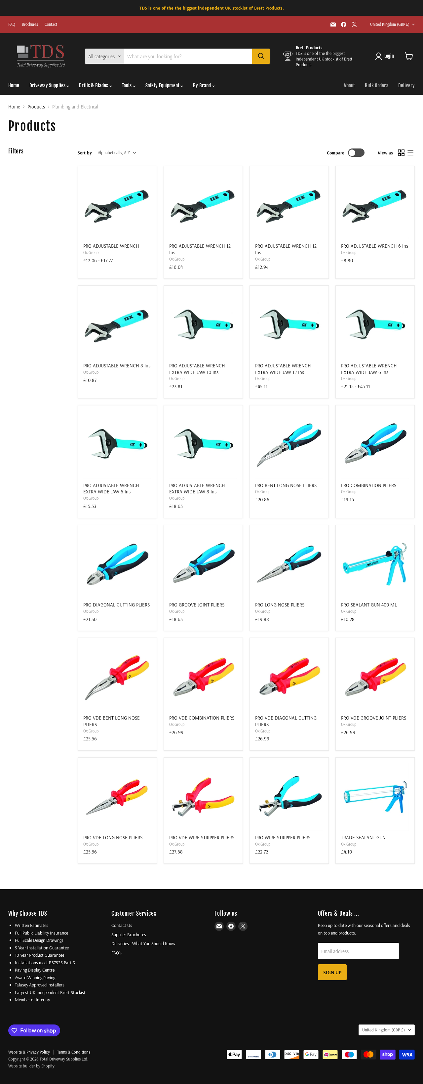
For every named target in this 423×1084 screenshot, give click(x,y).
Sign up (332, 972)
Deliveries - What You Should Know (143, 943)
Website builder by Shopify (31, 1065)
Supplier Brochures (128, 935)
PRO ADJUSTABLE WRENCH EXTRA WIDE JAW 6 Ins (369, 368)
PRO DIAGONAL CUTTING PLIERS (116, 605)
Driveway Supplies (48, 85)
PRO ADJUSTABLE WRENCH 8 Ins (116, 365)
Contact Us (121, 925)
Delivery (406, 85)
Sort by (85, 152)
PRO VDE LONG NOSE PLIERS (112, 837)
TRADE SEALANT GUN (363, 837)
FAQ (11, 24)
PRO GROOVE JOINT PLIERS (196, 605)
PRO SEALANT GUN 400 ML (369, 605)
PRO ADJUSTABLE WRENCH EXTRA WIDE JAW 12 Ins (283, 368)
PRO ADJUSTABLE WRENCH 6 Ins (374, 246)
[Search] (261, 56)
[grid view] (401, 152)
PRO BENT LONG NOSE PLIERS (286, 485)
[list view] (410, 152)
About (349, 85)
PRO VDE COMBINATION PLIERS (201, 718)
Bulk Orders (376, 85)
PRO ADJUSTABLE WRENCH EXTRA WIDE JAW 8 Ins (197, 488)
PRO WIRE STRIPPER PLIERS (282, 837)
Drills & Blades (94, 85)
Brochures (30, 24)
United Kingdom (389, 24)
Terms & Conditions (73, 1052)
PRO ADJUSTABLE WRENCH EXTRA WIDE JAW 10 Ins (197, 368)
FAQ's (116, 953)
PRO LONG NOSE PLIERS (279, 605)
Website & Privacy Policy (29, 1052)
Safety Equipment (163, 85)
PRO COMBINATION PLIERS (368, 485)
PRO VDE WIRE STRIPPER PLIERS (201, 837)
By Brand (202, 85)
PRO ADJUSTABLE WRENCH (111, 246)
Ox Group (90, 252)
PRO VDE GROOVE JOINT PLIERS (373, 718)
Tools (127, 85)
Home (13, 85)
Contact (51, 24)
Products (36, 106)
